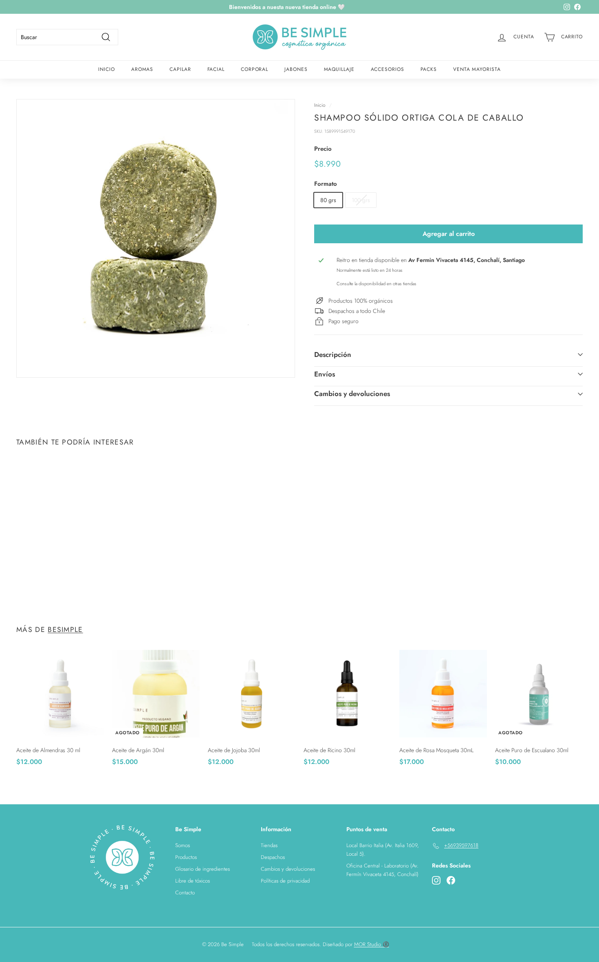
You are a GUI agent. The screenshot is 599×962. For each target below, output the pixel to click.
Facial (216, 69)
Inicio (106, 69)
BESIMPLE (65, 629)
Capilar (180, 69)
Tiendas (269, 845)
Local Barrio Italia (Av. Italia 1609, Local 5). (382, 849)
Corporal (254, 69)
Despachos (273, 857)
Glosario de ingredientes (202, 869)
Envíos (324, 374)
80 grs (328, 200)
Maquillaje (339, 69)
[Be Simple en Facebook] (451, 880)
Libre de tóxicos (192, 881)
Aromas (142, 69)
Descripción (332, 354)
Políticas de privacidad (285, 881)
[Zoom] (156, 238)
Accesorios (387, 69)
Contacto (185, 892)
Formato (325, 183)
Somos (182, 845)
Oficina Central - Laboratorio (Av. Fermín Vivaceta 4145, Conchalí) (382, 870)
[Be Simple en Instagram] (436, 880)
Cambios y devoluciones (352, 393)
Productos (186, 857)
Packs (429, 69)
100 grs (361, 200)
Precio (323, 148)
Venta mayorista (477, 69)
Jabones (295, 69)
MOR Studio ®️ (371, 944)
